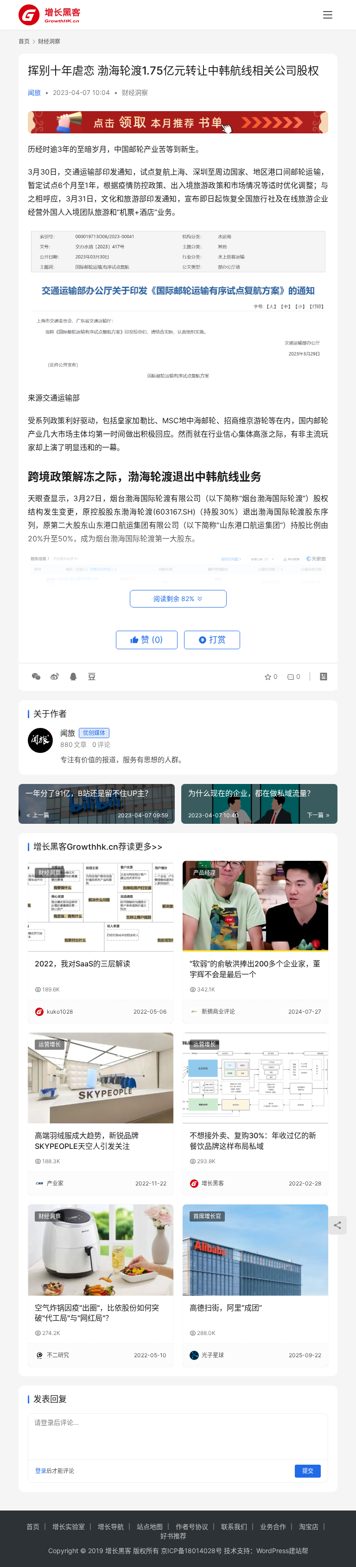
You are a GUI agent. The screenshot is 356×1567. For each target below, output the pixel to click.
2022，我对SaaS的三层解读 (82, 963)
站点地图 (150, 1526)
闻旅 (34, 92)
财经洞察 (135, 92)
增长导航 (111, 1526)
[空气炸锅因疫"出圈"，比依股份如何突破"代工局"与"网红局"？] (100, 1249)
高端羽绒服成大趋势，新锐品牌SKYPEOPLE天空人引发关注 (87, 1140)
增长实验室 (68, 1526)
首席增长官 (207, 1216)
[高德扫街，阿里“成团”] (255, 1249)
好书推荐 (173, 1536)
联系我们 (234, 1526)
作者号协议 (192, 1526)
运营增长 (49, 1044)
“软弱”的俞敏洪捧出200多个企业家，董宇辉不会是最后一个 (255, 968)
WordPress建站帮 (282, 1550)
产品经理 (204, 872)
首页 (24, 41)
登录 (40, 1470)
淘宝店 (308, 1526)
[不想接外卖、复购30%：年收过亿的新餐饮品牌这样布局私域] (255, 1078)
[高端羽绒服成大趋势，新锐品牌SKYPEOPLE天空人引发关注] (100, 1078)
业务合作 (273, 1526)
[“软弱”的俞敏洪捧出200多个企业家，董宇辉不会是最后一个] (255, 906)
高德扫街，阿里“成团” (226, 1307)
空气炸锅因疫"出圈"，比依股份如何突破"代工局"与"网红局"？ (97, 1313)
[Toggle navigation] (327, 14)
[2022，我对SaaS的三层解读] (100, 906)
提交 (307, 1470)
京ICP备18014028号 (191, 1550)
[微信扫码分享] (36, 676)
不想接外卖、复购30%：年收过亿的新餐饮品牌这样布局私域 (253, 1140)
